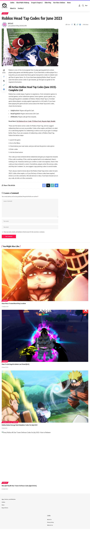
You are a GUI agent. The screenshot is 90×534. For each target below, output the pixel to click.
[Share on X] (74, 24)
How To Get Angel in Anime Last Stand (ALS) (15, 364)
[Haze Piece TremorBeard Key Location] (45, 275)
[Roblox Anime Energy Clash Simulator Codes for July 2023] (45, 396)
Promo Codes (7, 422)
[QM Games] (4, 5)
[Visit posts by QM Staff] (4, 24)
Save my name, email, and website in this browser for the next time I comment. (24, 232)
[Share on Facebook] (72, 24)
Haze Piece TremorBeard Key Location (14, 303)
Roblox (5, 13)
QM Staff (10, 23)
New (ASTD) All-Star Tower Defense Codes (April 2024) (19, 486)
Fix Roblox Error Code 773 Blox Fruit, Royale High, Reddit (36, 121)
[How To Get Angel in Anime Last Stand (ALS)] (45, 336)
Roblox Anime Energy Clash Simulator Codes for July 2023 (19, 425)
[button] (79, 5)
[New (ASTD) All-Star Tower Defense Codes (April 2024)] (45, 457)
